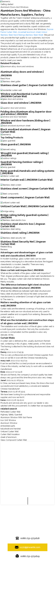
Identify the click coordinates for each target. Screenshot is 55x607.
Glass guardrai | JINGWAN (16, 144)
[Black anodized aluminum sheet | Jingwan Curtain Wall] (15, 125)
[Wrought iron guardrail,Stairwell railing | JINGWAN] (8, 149)
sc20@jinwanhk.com (30, 547)
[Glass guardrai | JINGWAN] (8, 140)
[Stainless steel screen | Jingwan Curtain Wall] (11, 185)
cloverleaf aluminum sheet (29, 32)
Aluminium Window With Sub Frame (16, 417)
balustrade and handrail (11, 429)
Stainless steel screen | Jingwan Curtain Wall (27, 188)
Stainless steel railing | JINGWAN (20, 232)
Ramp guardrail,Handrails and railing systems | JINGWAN (27, 172)
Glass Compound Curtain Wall (14, 440)
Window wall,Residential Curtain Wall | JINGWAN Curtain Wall (24, 95)
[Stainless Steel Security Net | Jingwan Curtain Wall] (13, 238)
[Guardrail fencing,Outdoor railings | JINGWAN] (8, 158)
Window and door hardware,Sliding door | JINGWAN (25, 121)
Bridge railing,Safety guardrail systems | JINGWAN (24, 216)
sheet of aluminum (9, 437)
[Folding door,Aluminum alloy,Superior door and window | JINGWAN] (13, 108)
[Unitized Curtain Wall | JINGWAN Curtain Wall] (10, 202)
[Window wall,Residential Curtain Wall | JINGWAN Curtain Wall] (11, 90)
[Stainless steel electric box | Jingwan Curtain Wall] (13, 220)
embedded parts (8, 426)
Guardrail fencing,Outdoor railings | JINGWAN (22, 163)
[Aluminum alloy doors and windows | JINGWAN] (17, 66)
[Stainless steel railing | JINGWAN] (10, 229)
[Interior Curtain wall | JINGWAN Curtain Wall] (10, 176)
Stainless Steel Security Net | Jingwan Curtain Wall (23, 242)
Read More (5, 78)
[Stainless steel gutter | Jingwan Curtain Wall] (10, 81)
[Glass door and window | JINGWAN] (12, 99)
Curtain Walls (8, 338)
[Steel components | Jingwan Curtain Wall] (10, 194)
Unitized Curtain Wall (10, 431)
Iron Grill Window (8, 420)
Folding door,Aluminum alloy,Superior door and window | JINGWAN (26, 112)
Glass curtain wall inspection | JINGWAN (22, 270)
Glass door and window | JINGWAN (21, 102)
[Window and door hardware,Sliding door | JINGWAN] (14, 117)
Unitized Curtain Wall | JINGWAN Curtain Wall (27, 206)
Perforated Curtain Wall (10, 412)
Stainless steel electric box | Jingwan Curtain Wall (23, 225)
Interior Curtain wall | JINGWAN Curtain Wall (27, 179)
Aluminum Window (9, 423)
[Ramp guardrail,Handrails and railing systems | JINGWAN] (8, 167)
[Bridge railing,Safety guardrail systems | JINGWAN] (7, 211)
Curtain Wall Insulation (10, 434)
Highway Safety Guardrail (11, 415)
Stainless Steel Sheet (34, 35)
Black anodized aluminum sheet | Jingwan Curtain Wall (25, 130)
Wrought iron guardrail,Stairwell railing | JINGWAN (25, 154)
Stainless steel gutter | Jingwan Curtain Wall (27, 85)
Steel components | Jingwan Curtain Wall (25, 197)
